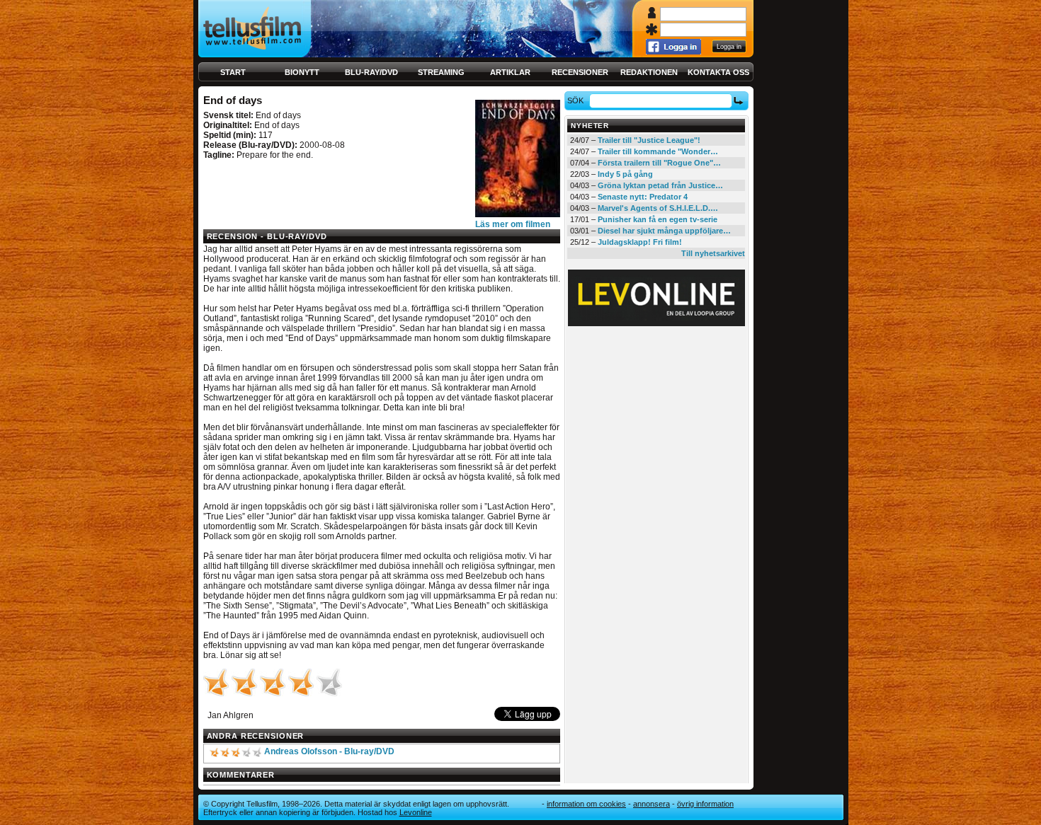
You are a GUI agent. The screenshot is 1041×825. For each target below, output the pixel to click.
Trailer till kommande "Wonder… (658, 151)
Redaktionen (649, 72)
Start (233, 72)
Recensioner (580, 72)
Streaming (441, 72)
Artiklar (510, 72)
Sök (575, 100)
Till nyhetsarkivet (713, 253)
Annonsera (651, 804)
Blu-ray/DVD (371, 72)
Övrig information (705, 804)
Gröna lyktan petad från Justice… (660, 185)
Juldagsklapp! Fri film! (640, 242)
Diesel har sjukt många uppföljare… (664, 230)
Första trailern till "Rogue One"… (659, 162)
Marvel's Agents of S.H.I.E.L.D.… (658, 208)
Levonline (415, 812)
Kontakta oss (718, 72)
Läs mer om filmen (512, 224)
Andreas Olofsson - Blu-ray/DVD (329, 751)
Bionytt (302, 72)
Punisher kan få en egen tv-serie (657, 219)
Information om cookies (586, 804)
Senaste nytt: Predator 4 (643, 196)
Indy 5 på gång (625, 174)
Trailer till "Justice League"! (649, 140)
